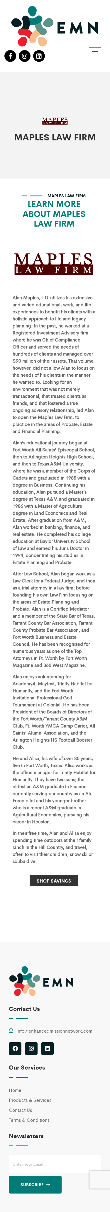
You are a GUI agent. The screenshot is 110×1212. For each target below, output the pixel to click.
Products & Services (30, 1100)
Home (15, 1090)
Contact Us (20, 1109)
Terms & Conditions (29, 1119)
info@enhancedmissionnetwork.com (54, 1030)
